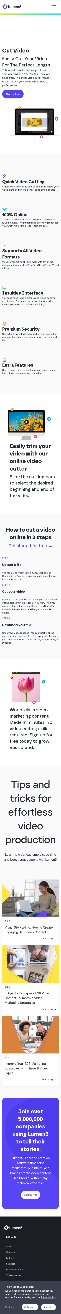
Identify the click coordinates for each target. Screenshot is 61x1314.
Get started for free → (30, 545)
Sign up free (30, 1194)
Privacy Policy (48, 1297)
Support (10, 1263)
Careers (10, 1252)
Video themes (13, 1275)
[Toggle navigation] (54, 7)
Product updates (15, 1269)
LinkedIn (10, 1258)
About (9, 1246)
